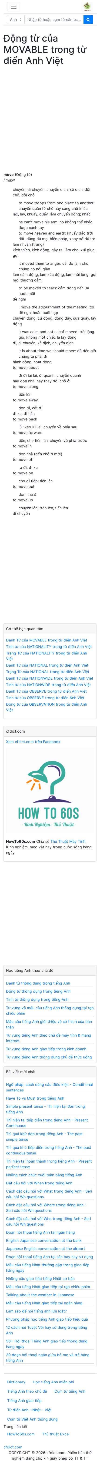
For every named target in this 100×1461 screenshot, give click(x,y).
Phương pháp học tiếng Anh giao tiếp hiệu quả (47, 1319)
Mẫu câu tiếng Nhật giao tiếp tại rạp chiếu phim (48, 1286)
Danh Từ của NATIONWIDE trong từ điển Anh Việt (49, 678)
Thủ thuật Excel (56, 1434)
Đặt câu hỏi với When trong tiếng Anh (39, 1183)
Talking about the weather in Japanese (40, 1294)
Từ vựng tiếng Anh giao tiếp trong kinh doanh (46, 1049)
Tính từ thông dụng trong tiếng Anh (37, 999)
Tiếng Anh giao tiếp (24, 1400)
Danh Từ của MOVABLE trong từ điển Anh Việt (46, 640)
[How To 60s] (50, 793)
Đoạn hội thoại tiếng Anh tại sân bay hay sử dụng (49, 1256)
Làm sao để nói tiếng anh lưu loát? (36, 1311)
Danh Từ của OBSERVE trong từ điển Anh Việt (46, 691)
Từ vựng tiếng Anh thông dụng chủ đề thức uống (49, 1057)
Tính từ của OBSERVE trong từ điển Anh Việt (45, 697)
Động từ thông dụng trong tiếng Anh (38, 991)
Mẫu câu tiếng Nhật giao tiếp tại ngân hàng (44, 1303)
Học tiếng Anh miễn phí (53, 1382)
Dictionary (16, 1382)
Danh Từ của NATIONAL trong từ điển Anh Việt (47, 665)
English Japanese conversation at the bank (44, 1240)
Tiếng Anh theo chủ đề (27, 1391)
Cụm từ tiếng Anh (69, 1391)
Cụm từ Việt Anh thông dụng (32, 1419)
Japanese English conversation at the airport (45, 1248)
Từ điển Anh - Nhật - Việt (29, 1410)
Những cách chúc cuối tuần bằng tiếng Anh (44, 1175)
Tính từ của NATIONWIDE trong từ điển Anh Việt (48, 684)
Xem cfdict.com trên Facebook (33, 741)
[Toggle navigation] (13, 6)
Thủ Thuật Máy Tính (67, 841)
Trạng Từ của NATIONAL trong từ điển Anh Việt (47, 671)
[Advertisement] (50, 122)
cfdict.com (12, 1447)
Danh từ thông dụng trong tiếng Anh (38, 983)
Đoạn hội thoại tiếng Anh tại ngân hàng (40, 1232)
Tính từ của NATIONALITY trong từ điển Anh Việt (49, 646)
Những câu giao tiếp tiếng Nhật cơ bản (40, 1278)
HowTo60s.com (21, 1434)
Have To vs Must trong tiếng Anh (35, 1098)
